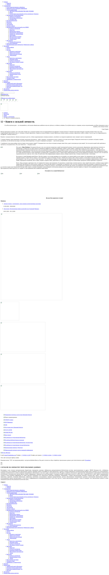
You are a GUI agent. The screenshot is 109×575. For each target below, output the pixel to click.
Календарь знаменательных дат (14, 86)
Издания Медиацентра (15, 42)
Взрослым (9, 71)
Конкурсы (12, 30)
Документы (6, 88)
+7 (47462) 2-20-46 (46, 455)
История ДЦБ (12, 19)
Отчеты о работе (11, 26)
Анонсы (9, 4)
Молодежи (9, 63)
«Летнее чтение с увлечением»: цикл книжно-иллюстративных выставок (22, 203)
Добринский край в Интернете (14, 83)
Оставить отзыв (11, 78)
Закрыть (3, 482)
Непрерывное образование (16, 32)
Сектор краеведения (12, 9)
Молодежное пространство (16, 68)
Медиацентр (10, 40)
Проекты (6, 80)
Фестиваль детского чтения (16, 62)
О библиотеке (7, 5)
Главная (6, 1)
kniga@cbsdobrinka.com (10, 455)
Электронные (12, 55)
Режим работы (10, 47)
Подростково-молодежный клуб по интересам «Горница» (24, 13)
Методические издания (15, 36)
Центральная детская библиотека (15, 15)
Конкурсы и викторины (15, 58)
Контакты (9, 22)
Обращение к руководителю (14, 79)
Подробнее (88, 460)
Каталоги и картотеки (15, 51)
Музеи (11, 12)
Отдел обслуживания (12, 43)
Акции (11, 70)
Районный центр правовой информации (17, 8)
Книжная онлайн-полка (15, 67)
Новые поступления (14, 52)
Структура (9, 23)
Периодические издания (15, 54)
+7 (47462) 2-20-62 (56, 455)
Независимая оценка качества (11, 90)
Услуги (8, 48)
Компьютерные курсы (15, 74)
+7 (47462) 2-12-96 (25, 455)
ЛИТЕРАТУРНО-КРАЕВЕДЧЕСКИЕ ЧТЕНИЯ (21, 11)
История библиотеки (12, 20)
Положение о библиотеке (15, 18)
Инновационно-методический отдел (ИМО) (18, 27)
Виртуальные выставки (12, 76)
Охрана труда (12, 39)
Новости (9, 3)
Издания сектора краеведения (14, 84)
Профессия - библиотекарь (16, 34)
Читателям (6, 46)
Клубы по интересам (14, 28)
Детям (8, 56)
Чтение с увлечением (9, 116)
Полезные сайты (13, 59)
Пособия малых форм (14, 38)
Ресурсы (9, 50)
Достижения (10, 24)
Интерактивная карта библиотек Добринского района (20, 44)
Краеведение (7, 82)
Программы (12, 35)
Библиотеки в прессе (14, 31)
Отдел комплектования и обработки (16, 7)
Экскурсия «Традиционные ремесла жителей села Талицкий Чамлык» (21, 208)
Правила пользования (15, 16)
